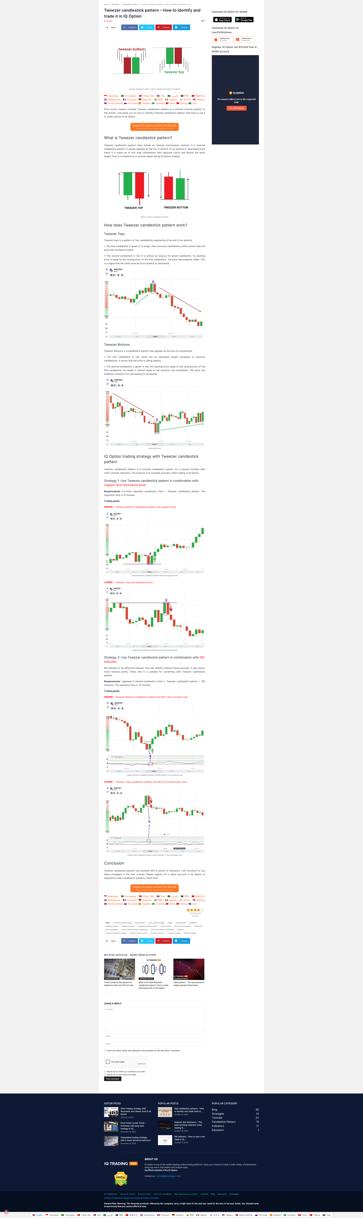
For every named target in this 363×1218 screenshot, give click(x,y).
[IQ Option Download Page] (222, 42)
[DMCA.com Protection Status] (120, 1185)
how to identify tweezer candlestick (134, 930)
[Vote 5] (202, 910)
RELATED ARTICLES (115, 955)
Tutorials (204, 1194)
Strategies (234, 1194)
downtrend (198, 926)
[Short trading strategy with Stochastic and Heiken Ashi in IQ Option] (111, 1112)
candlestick (193, 923)
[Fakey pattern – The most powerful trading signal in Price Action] (189, 969)
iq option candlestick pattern (115, 933)
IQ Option (180, 930)
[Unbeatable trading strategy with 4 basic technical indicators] (111, 1141)
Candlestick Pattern (130, 4)
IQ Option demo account (138, 933)
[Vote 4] (198, 910)
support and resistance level (125, 485)
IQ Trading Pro (111, 1194)
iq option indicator (157, 933)
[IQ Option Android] (244, 23)
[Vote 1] (188, 910)
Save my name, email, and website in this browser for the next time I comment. (143, 1050)
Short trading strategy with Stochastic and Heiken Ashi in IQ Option (136, 1111)
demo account (166, 926)
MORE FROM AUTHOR (143, 955)
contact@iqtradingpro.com (168, 1176)
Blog (213, 1194)
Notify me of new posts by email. (121, 1074)
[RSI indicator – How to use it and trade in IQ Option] (165, 1140)
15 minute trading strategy (122, 923)
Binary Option (140, 923)
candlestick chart (111, 926)
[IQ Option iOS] (222, 23)
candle (169, 923)
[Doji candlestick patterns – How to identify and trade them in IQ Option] (165, 1112)
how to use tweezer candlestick (162, 930)
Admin (109, 21)
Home (106, 4)
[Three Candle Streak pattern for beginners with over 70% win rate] (120, 969)
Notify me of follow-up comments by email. (126, 1071)
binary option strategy (156, 923)
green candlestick (111, 930)
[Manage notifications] (6, 1211)
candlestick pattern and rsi (148, 926)
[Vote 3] (195, 910)
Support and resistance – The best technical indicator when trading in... (188, 1125)
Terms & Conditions (163, 1194)
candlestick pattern (128, 926)
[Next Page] (110, 993)
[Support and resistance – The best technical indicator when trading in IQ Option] (165, 1126)
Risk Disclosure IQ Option (186, 1194)
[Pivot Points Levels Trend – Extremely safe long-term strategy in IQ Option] (111, 1127)
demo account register (182, 926)
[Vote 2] (191, 910)
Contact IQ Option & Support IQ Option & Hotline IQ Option (131, 1198)
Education (115, 4)
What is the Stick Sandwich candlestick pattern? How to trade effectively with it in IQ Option (153, 985)
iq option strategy (174, 933)
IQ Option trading (190, 933)
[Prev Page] (106, 993)
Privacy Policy (144, 1194)
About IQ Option (127, 1194)
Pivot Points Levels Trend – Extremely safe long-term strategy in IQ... (133, 1126)
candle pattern (180, 923)
